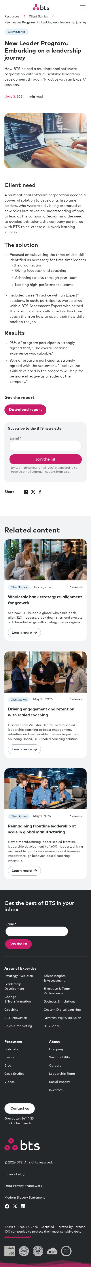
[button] (82, 7)
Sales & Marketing (18, 1026)
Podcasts (11, 1049)
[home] (41, 7)
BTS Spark (51, 1026)
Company (56, 1049)
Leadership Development (14, 986)
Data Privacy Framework (23, 1186)
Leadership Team (62, 1073)
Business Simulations (59, 1001)
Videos (9, 1082)
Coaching (11, 1009)
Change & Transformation (17, 999)
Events (9, 1057)
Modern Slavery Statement (24, 1197)
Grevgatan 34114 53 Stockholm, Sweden (19, 1121)
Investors (56, 1090)
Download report (25, 410)
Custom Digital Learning (62, 1009)
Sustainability (59, 1057)
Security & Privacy (17, 1236)
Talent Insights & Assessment (55, 978)
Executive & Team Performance (57, 991)
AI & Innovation (15, 1018)
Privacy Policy (14, 1174)
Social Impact (59, 1082)
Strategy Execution (18, 976)
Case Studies (14, 1073)
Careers (55, 1065)
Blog (7, 1065)
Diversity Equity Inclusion (62, 1018)
